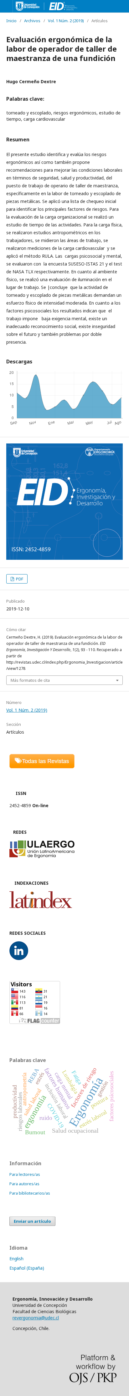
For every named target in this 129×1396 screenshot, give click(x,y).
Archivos (32, 20)
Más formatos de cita (30, 680)
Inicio (11, 20)
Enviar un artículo (32, 1221)
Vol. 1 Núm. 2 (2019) (66, 20)
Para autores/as (24, 1183)
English (16, 1259)
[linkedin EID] (18, 958)
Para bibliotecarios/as (29, 1193)
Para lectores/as (24, 1174)
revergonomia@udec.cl (36, 1318)
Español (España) (26, 1268)
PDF (19, 579)
